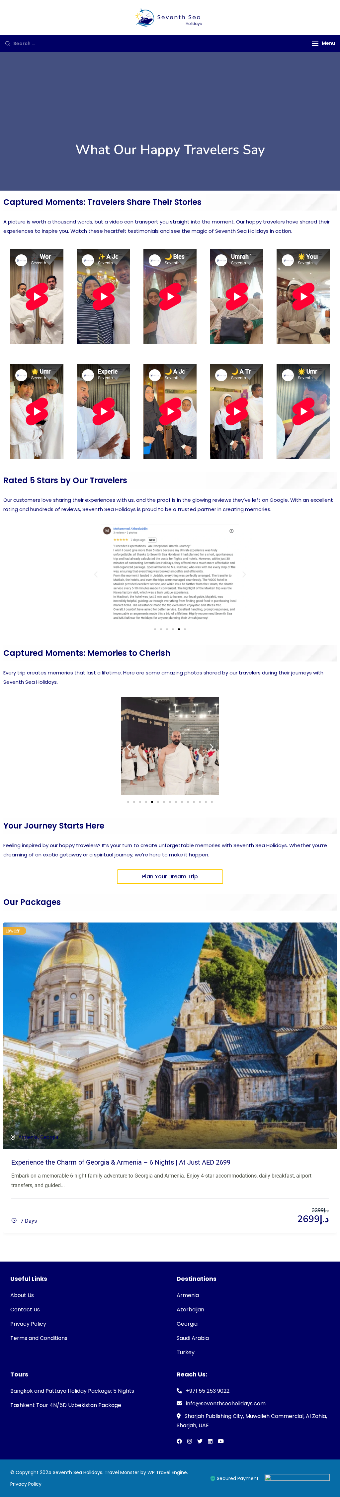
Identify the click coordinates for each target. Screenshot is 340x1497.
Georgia (49, 1137)
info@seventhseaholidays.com (226, 1403)
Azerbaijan (190, 1309)
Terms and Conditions (38, 1338)
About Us (22, 1295)
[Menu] (315, 43)
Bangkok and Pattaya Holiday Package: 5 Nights (72, 1391)
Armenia (28, 1137)
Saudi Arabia (193, 1338)
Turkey (186, 1352)
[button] (96, 575)
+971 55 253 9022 (207, 1391)
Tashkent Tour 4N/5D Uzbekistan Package (65, 1405)
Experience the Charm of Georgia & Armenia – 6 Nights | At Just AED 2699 (120, 1162)
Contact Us (25, 1309)
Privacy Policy (28, 1324)
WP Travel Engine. (167, 1472)
